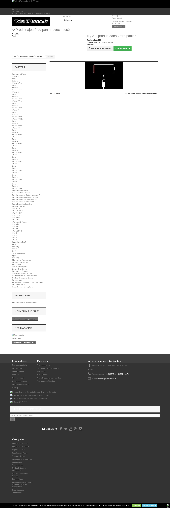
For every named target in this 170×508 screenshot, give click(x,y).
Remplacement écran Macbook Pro (25, 197)
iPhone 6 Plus (17, 137)
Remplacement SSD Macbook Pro (24, 200)
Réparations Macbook (20, 191)
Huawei (14, 249)
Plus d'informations (149, 506)
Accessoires (16, 264)
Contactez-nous (18, 11)
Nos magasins (23, 328)
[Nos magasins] (29, 335)
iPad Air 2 (15, 226)
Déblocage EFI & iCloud (20, 193)
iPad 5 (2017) (17, 231)
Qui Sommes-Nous (19, 381)
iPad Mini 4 (16, 217)
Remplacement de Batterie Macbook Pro (26, 195)
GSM (14, 251)
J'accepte (136, 506)
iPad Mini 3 (16, 220)
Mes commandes (43, 365)
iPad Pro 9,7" (17, 213)
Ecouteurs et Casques (20, 271)
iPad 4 (14, 233)
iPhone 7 (15, 110)
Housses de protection (20, 262)
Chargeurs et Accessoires (21, 260)
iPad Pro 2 (16, 208)
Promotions (22, 295)
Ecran (14, 79)
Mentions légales (18, 378)
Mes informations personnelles (49, 378)
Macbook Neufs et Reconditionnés (24, 276)
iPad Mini (15, 224)
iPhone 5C (16, 173)
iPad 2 (14, 238)
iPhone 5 (15, 182)
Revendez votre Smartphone (22, 287)
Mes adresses (42, 375)
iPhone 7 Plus (17, 101)
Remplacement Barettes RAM (23, 202)
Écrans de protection (19, 269)
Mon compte (44, 360)
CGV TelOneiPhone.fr (20, 384)
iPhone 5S (16, 164)
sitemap (15, 388)
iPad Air (15, 229)
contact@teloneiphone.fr (107, 379)
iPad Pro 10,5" (17, 211)
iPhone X (15, 76)
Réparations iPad (18, 206)
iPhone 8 (15, 92)
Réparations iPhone (19, 74)
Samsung (15, 247)
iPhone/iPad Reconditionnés (22, 273)
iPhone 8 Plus (17, 83)
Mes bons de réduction (46, 381)
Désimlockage (17, 280)
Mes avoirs (41, 371)
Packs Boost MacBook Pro (22, 204)
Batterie (15, 81)
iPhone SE (16, 155)
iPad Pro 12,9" (17, 215)
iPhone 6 (15, 146)
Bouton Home (17, 90)
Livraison (15, 375)
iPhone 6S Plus (17, 119)
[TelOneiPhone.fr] (35, 21)
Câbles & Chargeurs (19, 267)
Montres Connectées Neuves (22, 278)
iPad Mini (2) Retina (19, 222)
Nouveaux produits (27, 311)
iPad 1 (14, 240)
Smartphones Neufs (19, 242)
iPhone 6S (16, 128)
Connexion (16, 9)
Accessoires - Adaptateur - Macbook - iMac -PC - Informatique (22, 484)
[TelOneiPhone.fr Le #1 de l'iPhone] (85, 4)
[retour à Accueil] (14, 56)
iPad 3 (14, 235)
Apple (14, 244)
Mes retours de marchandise (48, 368)
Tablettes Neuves (18, 253)
